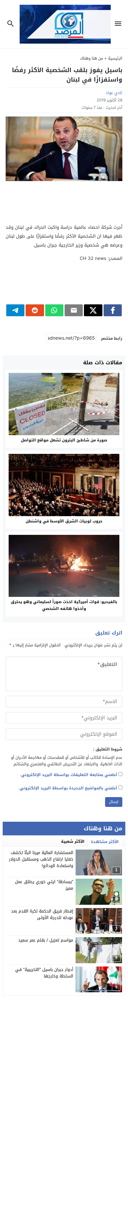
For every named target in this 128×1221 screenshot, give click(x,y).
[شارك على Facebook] (112, 310)
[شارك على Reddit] (34, 310)
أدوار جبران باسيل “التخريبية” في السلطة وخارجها (44, 973)
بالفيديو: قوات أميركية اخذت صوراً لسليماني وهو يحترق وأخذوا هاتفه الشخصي (64, 605)
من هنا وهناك (91, 58)
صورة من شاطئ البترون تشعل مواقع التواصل (64, 440)
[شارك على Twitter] (93, 310)
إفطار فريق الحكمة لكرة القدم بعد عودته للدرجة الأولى (42, 914)
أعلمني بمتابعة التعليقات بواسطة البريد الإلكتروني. (68, 774)
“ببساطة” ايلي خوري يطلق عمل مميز (44, 885)
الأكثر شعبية (73, 841)
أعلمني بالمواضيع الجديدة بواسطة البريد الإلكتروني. (67, 788)
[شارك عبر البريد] (73, 310)
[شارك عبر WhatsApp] (54, 310)
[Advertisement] (64, 202)
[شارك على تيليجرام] (15, 310)
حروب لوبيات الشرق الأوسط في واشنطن (64, 521)
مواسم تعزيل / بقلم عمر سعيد (45, 940)
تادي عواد (114, 92)
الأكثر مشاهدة (105, 841)
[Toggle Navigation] (119, 24)
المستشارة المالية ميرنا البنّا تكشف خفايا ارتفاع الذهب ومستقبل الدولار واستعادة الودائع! (41, 859)
